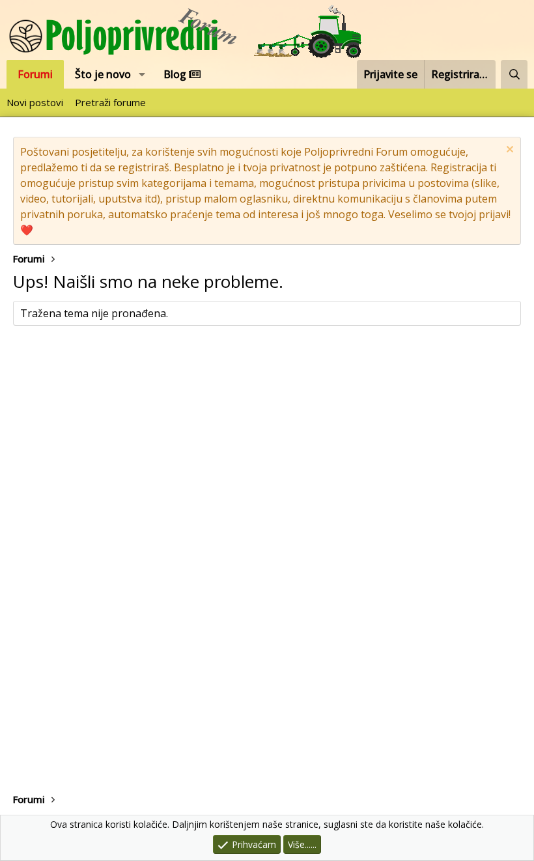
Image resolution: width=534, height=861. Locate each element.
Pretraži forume (110, 102)
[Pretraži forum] (514, 74)
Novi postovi (35, 102)
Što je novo (103, 74)
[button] (142, 74)
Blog (176, 74)
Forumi (35, 74)
